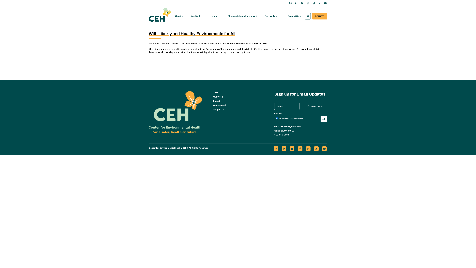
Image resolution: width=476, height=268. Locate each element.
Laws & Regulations (256, 43)
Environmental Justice (213, 43)
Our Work (196, 16)
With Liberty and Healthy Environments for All (192, 33)
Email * (279, 104)
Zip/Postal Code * (310, 104)
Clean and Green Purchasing (242, 16)
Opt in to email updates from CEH (291, 118)
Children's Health (190, 43)
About (178, 16)
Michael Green (170, 43)
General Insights (236, 43)
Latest (214, 16)
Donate (319, 16)
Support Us (293, 16)
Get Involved (271, 16)
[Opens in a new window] (290, 3)
